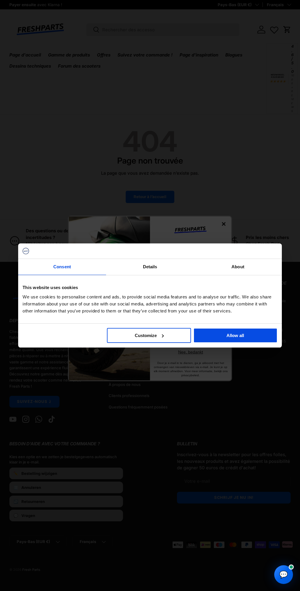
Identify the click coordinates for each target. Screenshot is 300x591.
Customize (146, 335)
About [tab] (237, 266)
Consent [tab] (62, 266)
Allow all (235, 335)
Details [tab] (150, 266)
